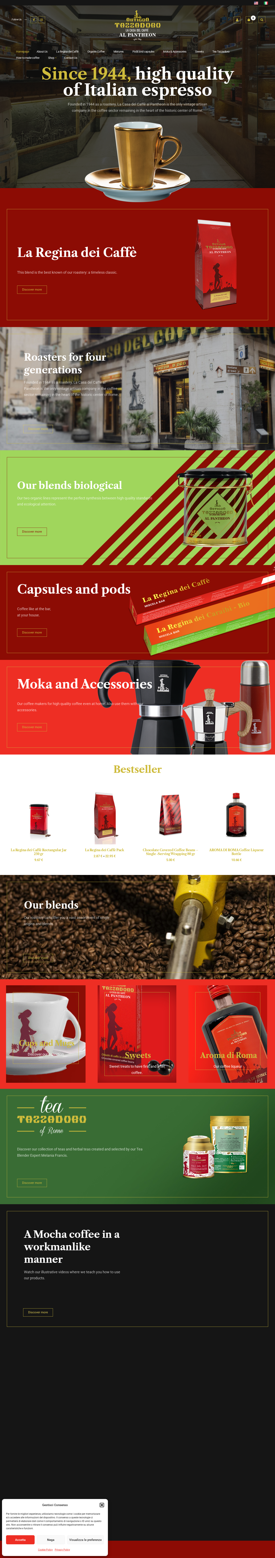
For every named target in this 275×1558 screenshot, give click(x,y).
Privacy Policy (62, 1549)
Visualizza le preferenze (85, 1540)
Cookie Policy (45, 1549)
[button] (102, 1505)
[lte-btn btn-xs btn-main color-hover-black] (170, 820)
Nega (50, 1540)
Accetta (20, 1540)
